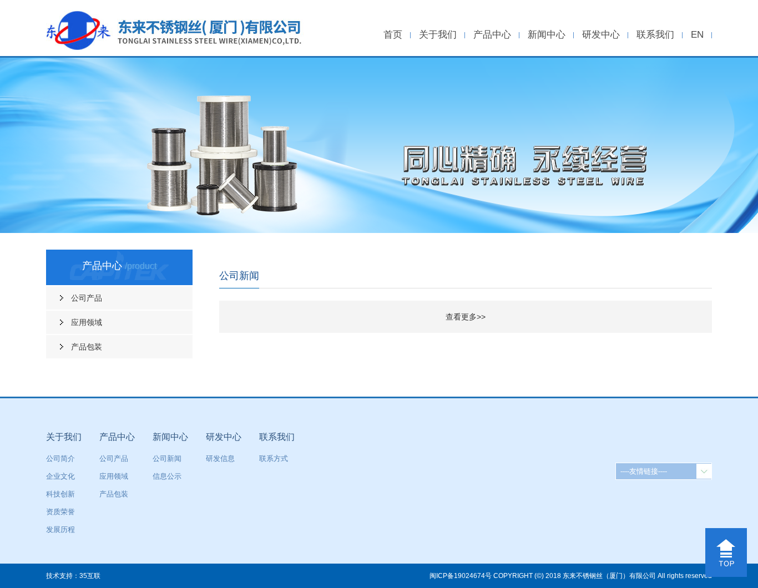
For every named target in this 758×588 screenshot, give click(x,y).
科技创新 (60, 494)
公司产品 (86, 297)
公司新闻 (167, 458)
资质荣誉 (60, 512)
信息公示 (167, 476)
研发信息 (220, 458)
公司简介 (60, 458)
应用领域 (86, 322)
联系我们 (655, 34)
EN (697, 34)
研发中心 (601, 34)
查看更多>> (466, 316)
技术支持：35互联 (73, 576)
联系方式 (273, 458)
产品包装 (86, 346)
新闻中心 (546, 34)
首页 (392, 34)
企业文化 (60, 476)
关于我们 (438, 34)
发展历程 (60, 529)
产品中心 (492, 34)
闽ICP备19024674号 (460, 576)
